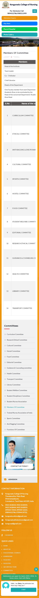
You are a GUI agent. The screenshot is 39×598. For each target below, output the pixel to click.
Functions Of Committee (16, 429)
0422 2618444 (10, 507)
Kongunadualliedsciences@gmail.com (19, 520)
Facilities (7, 560)
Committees (8, 570)
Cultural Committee (14, 345)
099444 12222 (22, 510)
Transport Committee (14, 379)
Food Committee (13, 357)
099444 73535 (10, 510)
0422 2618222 (10, 505)
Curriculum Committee (15, 334)
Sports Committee (13, 418)
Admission (12, 479)
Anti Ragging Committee (15, 424)
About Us (7, 549)
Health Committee (13, 373)
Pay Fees (7, 23)
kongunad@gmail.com (13, 524)
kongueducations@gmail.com (16, 516)
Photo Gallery (9, 34)
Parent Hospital (9, 29)
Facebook (9, 535)
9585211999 (22, 13)
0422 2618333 (22, 505)
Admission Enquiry (10, 18)
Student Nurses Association (17, 401)
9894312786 (12, 13)
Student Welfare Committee (17, 390)
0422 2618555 (22, 507)
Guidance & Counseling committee (19, 368)
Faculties (7, 563)
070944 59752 (21, 512)
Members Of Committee (15, 407)
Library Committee (13, 385)
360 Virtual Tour (9, 567)
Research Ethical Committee (17, 340)
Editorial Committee (14, 362)
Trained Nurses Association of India (19, 413)
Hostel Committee (13, 351)
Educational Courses (11, 553)
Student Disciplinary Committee (18, 396)
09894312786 (10, 512)
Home (5, 546)
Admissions (7, 556)
